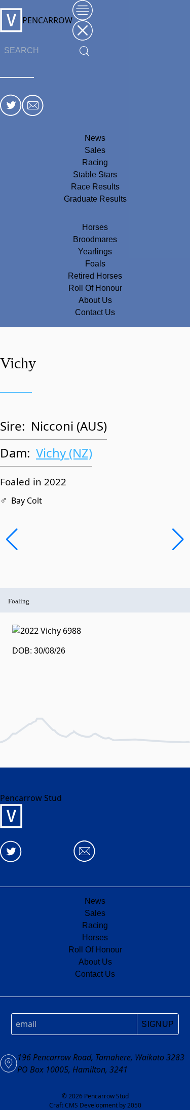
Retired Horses (95, 276)
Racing (95, 162)
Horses (95, 227)
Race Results (95, 186)
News (95, 138)
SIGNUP (157, 1024)
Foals (95, 263)
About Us (95, 300)
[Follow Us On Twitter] (11, 105)
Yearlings (95, 251)
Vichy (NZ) (64, 452)
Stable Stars (95, 174)
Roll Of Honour (95, 288)
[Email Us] (33, 105)
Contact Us (95, 312)
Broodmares (95, 239)
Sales (95, 150)
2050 (134, 1105)
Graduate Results (95, 199)
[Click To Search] (85, 51)
